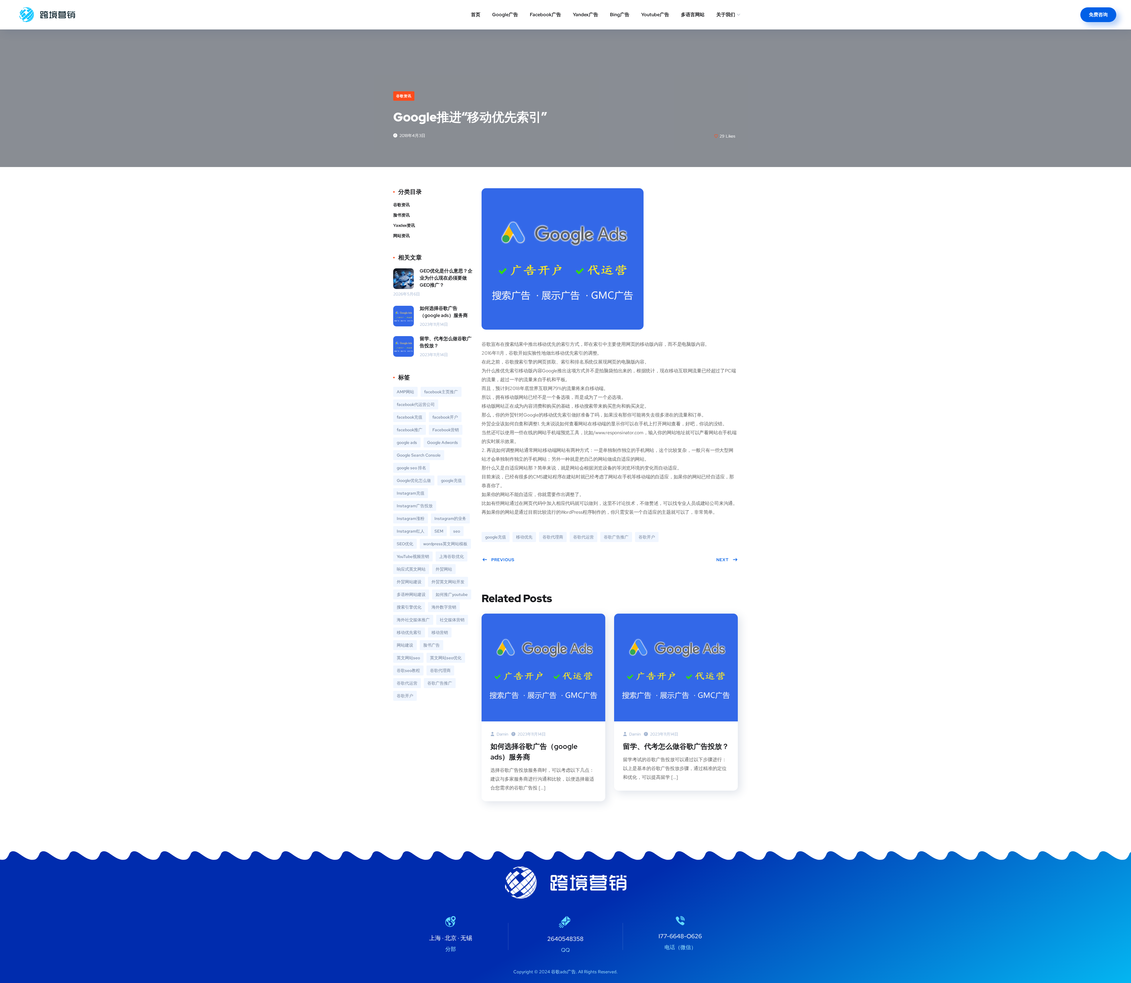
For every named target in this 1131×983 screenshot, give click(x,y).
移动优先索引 (409, 632)
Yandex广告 (585, 14)
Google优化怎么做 (414, 480)
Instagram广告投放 (415, 505)
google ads (407, 442)
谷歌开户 (647, 537)
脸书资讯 (401, 215)
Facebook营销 (445, 429)
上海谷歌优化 (451, 556)
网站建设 (405, 645)
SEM (438, 531)
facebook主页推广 (441, 391)
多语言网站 (693, 14)
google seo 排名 (411, 467)
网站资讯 (401, 235)
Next (722, 559)
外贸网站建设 (409, 581)
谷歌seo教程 (408, 670)
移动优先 (524, 537)
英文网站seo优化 (446, 657)
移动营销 (439, 632)
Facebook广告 (545, 14)
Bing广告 (619, 14)
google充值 (495, 537)
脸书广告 (431, 645)
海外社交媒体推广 (413, 619)
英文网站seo (408, 657)
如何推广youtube (452, 594)
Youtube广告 (655, 14)
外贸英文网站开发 (447, 581)
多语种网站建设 (411, 594)
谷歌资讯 (403, 96)
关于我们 (725, 14)
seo (456, 531)
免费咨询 (1098, 14)
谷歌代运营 (583, 537)
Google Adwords (442, 442)
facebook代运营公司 (416, 404)
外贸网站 (444, 569)
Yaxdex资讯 (404, 225)
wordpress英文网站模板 (445, 543)
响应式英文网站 (411, 569)
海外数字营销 (443, 607)
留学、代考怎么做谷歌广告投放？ (676, 746)
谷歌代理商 (553, 537)
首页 (475, 14)
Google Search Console (419, 455)
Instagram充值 (410, 493)
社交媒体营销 (452, 619)
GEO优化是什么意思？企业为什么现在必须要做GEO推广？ (446, 278)
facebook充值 (409, 417)
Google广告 (505, 14)
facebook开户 (445, 417)
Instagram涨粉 (410, 518)
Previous (503, 559)
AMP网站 (405, 391)
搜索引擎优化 (409, 607)
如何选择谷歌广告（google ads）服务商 (534, 751)
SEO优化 (405, 543)
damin (502, 734)
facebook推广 (409, 429)
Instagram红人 (410, 531)
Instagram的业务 (450, 518)
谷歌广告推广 (616, 537)
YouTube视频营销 (413, 556)
